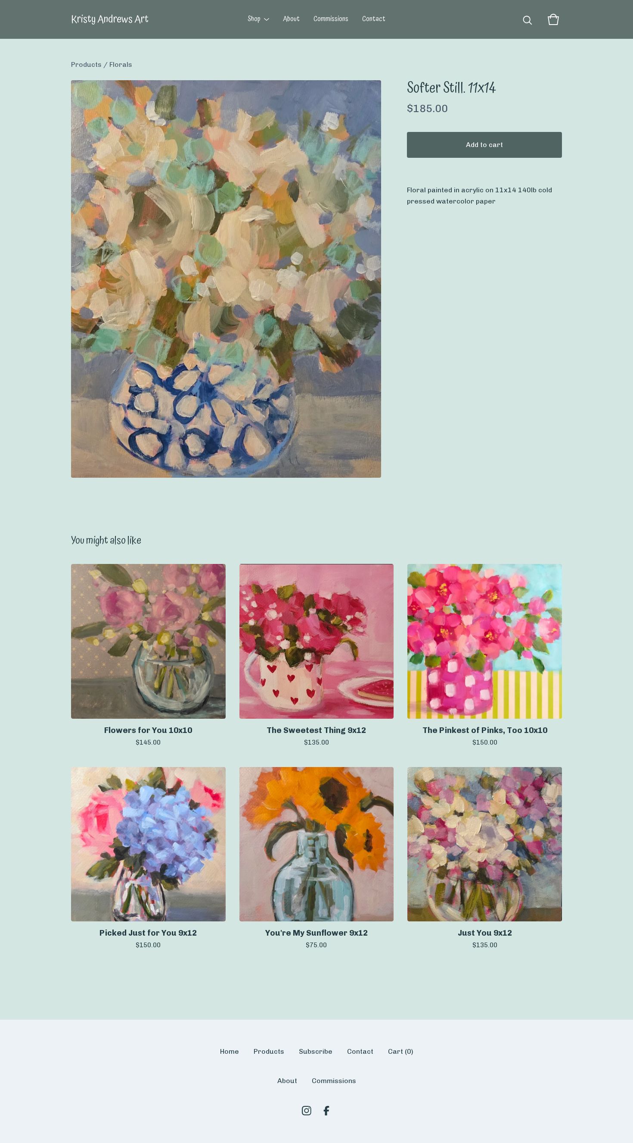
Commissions (330, 19)
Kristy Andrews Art (110, 19)
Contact (373, 19)
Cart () (400, 1051)
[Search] (527, 19)
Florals (120, 64)
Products (86, 64)
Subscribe (315, 1051)
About (291, 19)
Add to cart (484, 145)
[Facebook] (326, 1110)
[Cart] (553, 19)
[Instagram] (306, 1110)
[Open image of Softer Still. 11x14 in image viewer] (226, 279)
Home (229, 1051)
